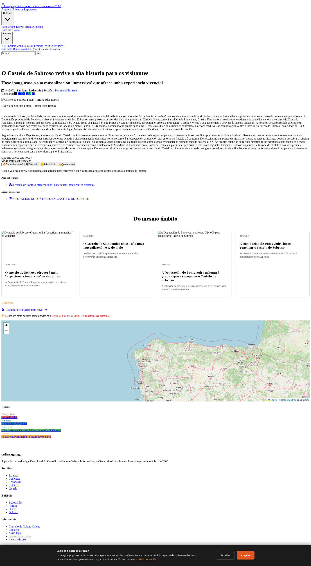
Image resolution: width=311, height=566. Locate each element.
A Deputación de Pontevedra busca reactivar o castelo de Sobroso (266, 245)
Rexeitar (225, 555)
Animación (16, 430)
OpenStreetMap (289, 399)
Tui (26, 436)
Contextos (14, 478)
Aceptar (245, 555)
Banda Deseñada (50, 49)
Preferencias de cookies (20, 536)
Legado (7, 33)
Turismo (72, 90)
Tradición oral (53, 430)
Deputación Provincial (14, 423)
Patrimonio (61, 90)
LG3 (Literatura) (34, 45)
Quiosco (38, 26)
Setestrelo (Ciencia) (12, 49)
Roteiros (6, 30)
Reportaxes (30, 9)
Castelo (27, 430)
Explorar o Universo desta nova (24, 309)
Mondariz (45, 436)
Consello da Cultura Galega (24, 526)
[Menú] (2, 4)
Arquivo (6, 9)
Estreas (20, 26)
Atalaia (16, 30)
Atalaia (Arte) (32, 49)
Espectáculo (38, 430)
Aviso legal (15, 532)
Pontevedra (7, 436)
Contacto (14, 529)
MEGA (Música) (54, 45)
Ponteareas (34, 436)
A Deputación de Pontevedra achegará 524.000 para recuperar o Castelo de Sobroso (190, 276)
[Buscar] (38, 53)
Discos (29, 26)
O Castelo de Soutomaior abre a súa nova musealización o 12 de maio (113, 245)
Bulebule (7, 13)
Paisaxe (5, 430)
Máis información (147, 559)
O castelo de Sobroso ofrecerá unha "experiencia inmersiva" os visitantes (53, 184)
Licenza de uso (17, 539)
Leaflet (273, 399)
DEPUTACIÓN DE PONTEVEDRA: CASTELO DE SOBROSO (50, 198)
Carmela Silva (9, 417)
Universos (17, 9)
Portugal (19, 436)
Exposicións (8, 26)
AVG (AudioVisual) (12, 45)
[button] (6, 325)
